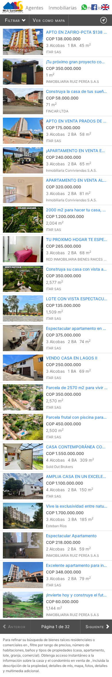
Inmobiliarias (63, 8)
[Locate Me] (103, 20)
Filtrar (12, 20)
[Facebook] (95, 10)
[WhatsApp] (85, 10)
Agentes (34, 8)
